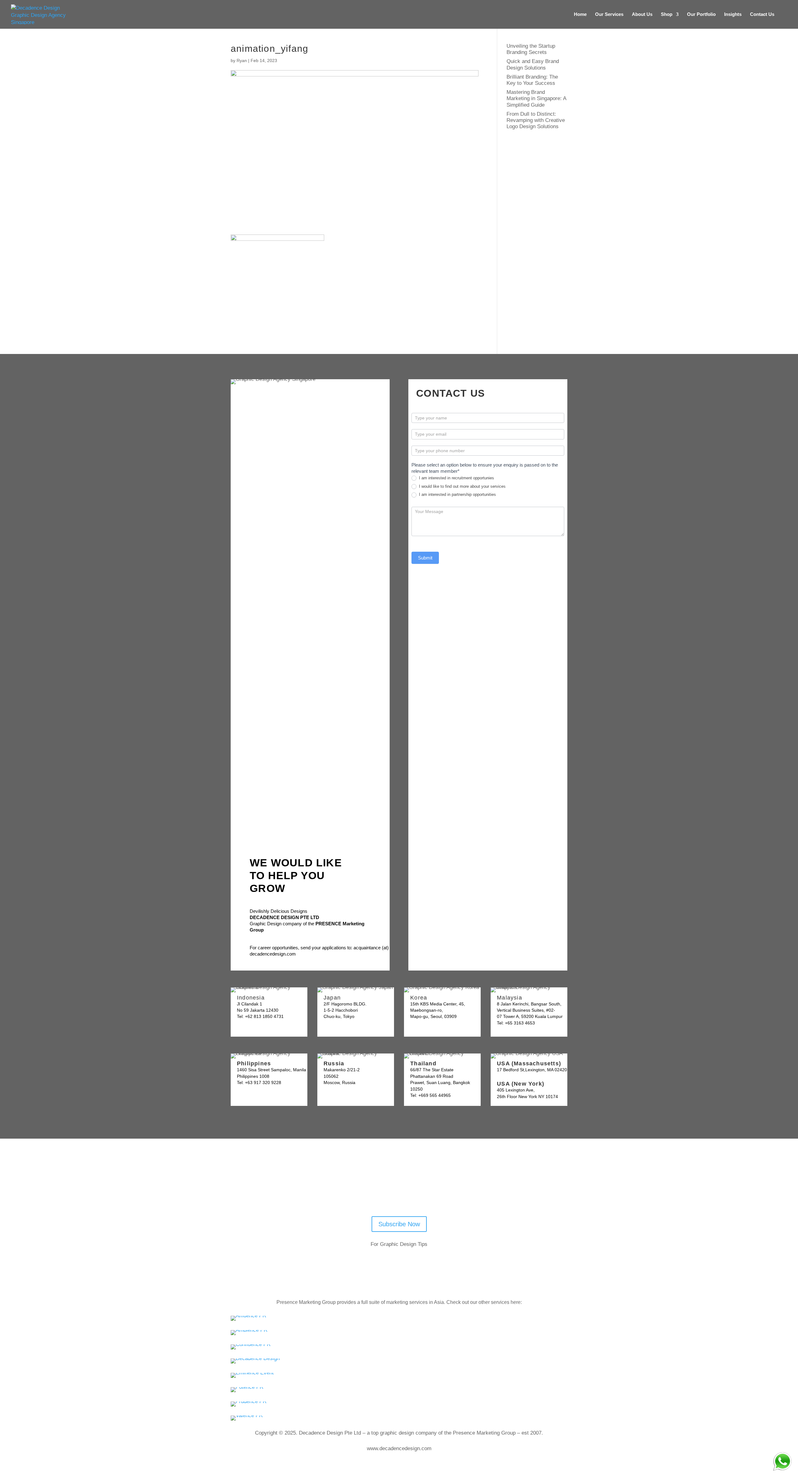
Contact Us (762, 14)
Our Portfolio (701, 14)
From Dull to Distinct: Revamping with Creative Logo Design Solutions (536, 120)
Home (580, 14)
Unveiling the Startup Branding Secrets (531, 49)
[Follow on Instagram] (426, 1192)
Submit (425, 557)
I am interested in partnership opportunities (457, 494)
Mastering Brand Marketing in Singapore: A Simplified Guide (536, 98)
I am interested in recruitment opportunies (456, 478)
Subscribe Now (399, 1224)
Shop (666, 14)
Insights (733, 14)
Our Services (609, 14)
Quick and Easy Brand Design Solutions (533, 64)
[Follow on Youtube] (378, 1192)
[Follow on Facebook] (394, 1192)
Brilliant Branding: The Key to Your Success (532, 80)
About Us (642, 14)
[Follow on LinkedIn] (410, 1192)
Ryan (242, 60)
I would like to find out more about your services (462, 486)
